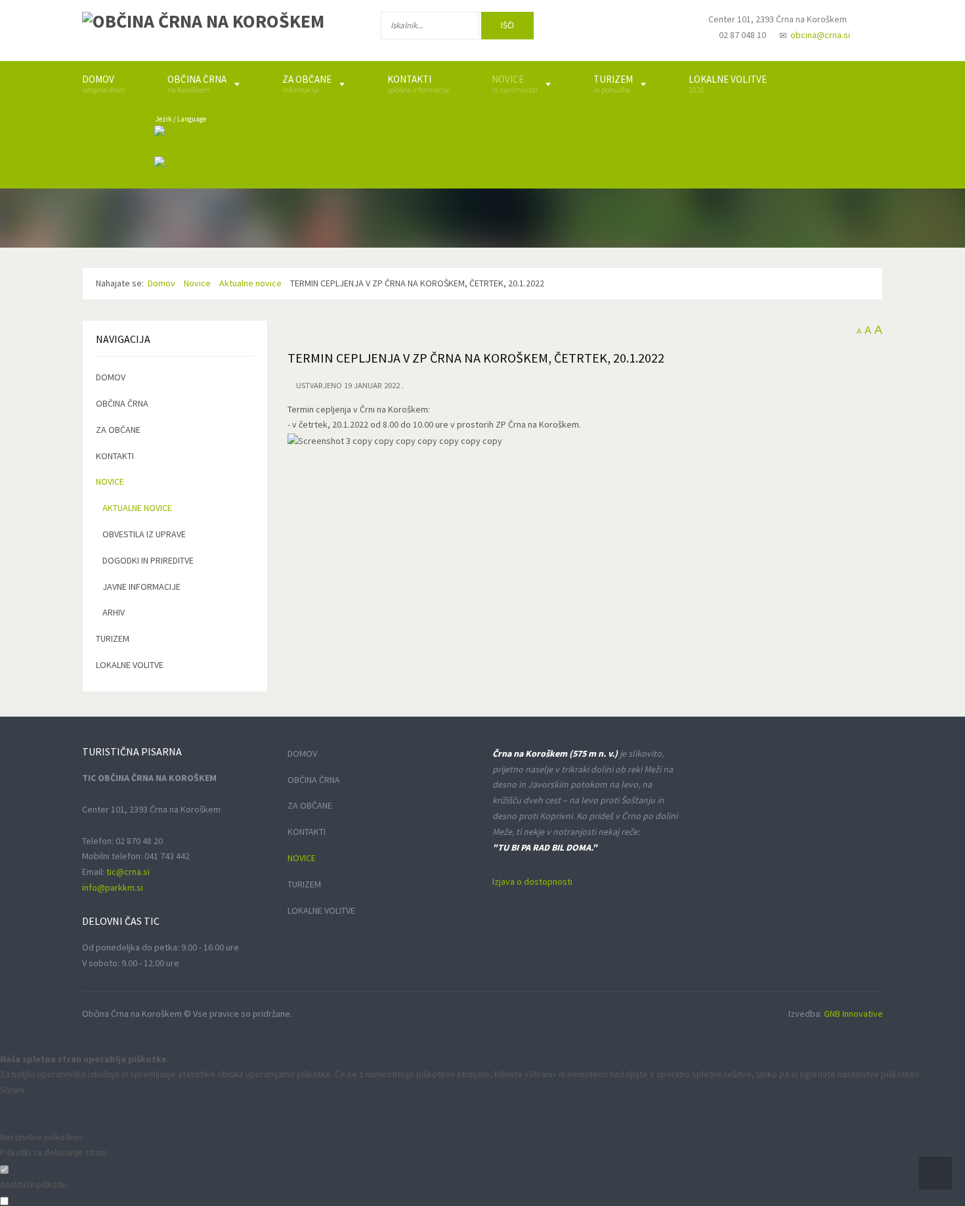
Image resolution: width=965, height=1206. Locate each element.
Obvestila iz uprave (144, 534)
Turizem (112, 638)
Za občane (118, 430)
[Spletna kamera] (664, 31)
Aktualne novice (137, 508)
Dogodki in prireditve (148, 560)
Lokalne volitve (129, 665)
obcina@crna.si (820, 35)
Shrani (12, 1090)
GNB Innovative (853, 1013)
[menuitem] (103, 84)
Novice (110, 481)
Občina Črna (122, 403)
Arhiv (113, 612)
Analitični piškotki (33, 1184)
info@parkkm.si (112, 887)
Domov (110, 377)
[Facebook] (580, 28)
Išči (507, 25)
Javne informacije (141, 586)
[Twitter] (623, 28)
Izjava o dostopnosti (532, 881)
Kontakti (115, 456)
